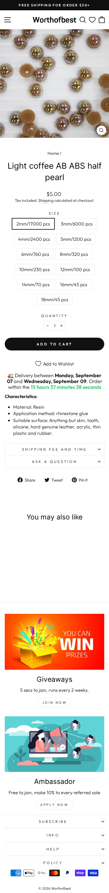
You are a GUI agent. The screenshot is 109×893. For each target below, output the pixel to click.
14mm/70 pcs (35, 284)
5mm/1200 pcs (76, 239)
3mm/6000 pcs (77, 224)
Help (53, 849)
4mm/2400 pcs (34, 239)
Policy (53, 862)
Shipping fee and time (54, 449)
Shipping (45, 200)
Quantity (54, 315)
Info (53, 835)
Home (53, 153)
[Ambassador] (54, 744)
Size (54, 213)
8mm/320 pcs (74, 254)
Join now (54, 702)
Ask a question (54, 461)
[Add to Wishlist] (35, 537)
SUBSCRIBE (53, 821)
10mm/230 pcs (34, 269)
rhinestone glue (72, 413)
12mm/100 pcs (75, 269)
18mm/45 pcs (54, 299)
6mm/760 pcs (35, 254)
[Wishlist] (92, 20)
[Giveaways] (54, 641)
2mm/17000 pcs (33, 224)
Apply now (54, 805)
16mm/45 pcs (73, 284)
